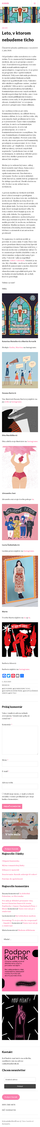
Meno (5, 760)
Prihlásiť (20, 1086)
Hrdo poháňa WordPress (10, 1121)
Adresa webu (7, 782)
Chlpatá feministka (10, 861)
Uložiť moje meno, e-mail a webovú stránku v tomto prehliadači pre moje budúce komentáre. (18, 796)
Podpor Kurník (11, 849)
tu (33, 499)
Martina (19, 347)
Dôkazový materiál (10, 870)
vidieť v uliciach (17, 260)
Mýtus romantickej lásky (13, 865)
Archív (5, 28)
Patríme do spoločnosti (12, 879)
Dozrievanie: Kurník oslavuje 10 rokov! (19, 874)
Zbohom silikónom (26, 930)
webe (7, 402)
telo (14, 693)
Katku (12, 347)
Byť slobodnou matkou (25, 916)
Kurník (5, 3)
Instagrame (16, 402)
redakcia (5, 685)
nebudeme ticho (23, 688)
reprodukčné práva (14, 691)
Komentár (7, 724)
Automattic (6, 1124)
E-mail (5, 771)
